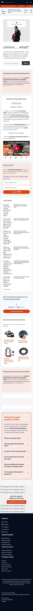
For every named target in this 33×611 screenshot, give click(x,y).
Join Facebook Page (16, 311)
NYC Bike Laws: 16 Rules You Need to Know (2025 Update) (22, 277)
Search (26, 63)
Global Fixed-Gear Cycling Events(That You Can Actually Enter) (20, 206)
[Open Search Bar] (27, 2)
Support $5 (15, 192)
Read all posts (7, 289)
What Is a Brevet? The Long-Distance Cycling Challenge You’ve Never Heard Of (21, 232)
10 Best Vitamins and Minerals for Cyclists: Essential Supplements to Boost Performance (21, 262)
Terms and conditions (7, 599)
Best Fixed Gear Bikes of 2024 (9, 6)
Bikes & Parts (21, 6)
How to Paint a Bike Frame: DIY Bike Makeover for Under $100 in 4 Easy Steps (22, 248)
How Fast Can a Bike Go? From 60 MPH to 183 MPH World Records (21, 219)
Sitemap (4, 601)
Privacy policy (5, 598)
